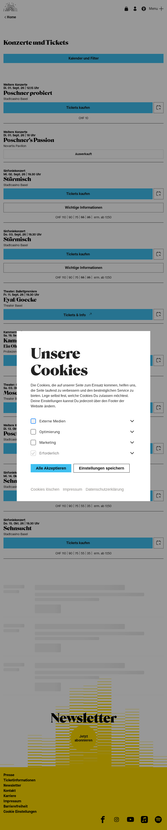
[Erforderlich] (33, 453)
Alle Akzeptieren (51, 468)
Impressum (72, 489)
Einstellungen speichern (101, 468)
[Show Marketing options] (132, 442)
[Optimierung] (33, 432)
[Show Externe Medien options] (132, 421)
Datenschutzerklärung (105, 489)
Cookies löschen (45, 489)
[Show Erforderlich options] (132, 453)
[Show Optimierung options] (132, 432)
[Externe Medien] (33, 421)
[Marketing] (33, 442)
